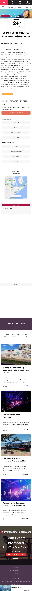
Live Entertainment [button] (16, 151)
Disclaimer (16, 573)
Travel (15, 339)
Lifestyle (12, 337)
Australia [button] (16, 137)
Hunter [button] (16, 127)
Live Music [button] (16, 156)
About (16, 567)
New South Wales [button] (16, 132)
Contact (16, 579)
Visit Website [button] (7, 94)
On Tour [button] (16, 161)
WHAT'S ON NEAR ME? (16, 113)
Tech (26, 337)
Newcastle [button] (16, 122)
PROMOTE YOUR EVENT (16, 555)
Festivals (5, 337)
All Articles (7, 334)
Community (16, 334)
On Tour (20, 337)
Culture (24, 334)
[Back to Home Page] (2, 7)
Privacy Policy (16, 576)
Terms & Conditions (16, 570)
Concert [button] (16, 146)
